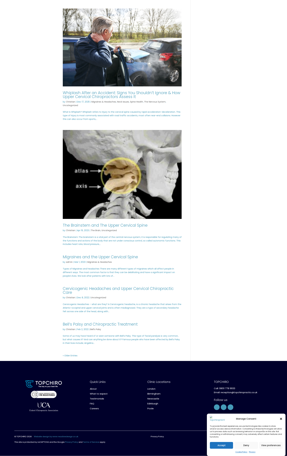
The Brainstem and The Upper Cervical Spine (105, 225)
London (151, 388)
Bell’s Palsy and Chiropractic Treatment (100, 324)
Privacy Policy (71, 442)
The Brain (95, 230)
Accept (221, 445)
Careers (94, 408)
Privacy (252, 452)
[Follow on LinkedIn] (230, 407)
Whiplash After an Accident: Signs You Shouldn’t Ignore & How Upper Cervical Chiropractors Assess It (121, 94)
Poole (150, 408)
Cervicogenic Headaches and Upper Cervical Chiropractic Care (118, 290)
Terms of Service (91, 442)
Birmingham (154, 393)
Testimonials (97, 398)
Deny (246, 445)
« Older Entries (70, 355)
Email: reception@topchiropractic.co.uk (235, 392)
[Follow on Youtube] (223, 407)
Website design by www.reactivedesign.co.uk (56, 436)
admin (69, 262)
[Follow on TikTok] (217, 407)
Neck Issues (123, 101)
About (93, 388)
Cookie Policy (241, 452)
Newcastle (153, 398)
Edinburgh (152, 403)
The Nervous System (155, 101)
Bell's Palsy (95, 329)
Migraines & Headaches (103, 101)
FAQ (92, 403)
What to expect (99, 393)
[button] (281, 418)
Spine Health (136, 101)
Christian (70, 101)
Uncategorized (70, 105)
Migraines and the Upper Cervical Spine (100, 257)
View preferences (271, 445)
